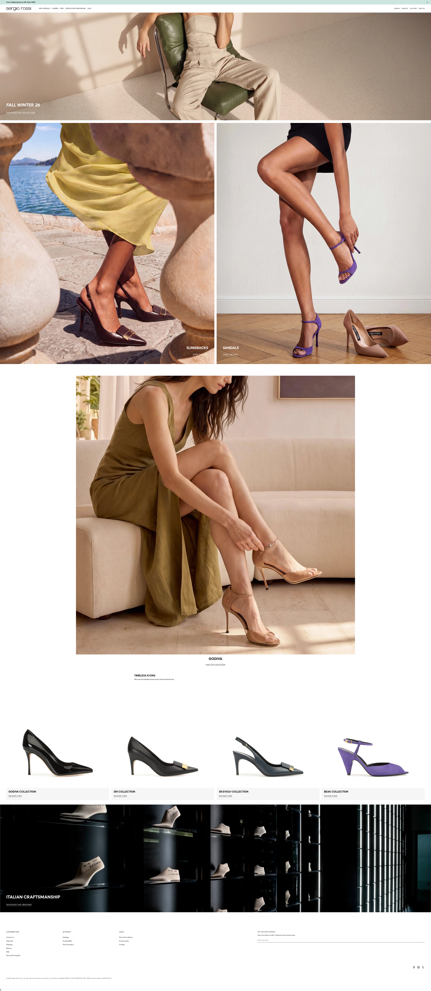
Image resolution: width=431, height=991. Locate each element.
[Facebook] (414, 967)
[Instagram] (418, 967)
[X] (423, 967)
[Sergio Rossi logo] (18, 9)
